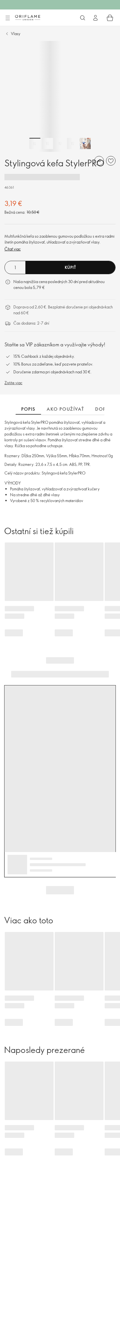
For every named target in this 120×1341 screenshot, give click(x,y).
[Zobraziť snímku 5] (85, 143)
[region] (60, 96)
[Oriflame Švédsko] (28, 17)
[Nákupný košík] (110, 18)
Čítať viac (12, 249)
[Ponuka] (7, 18)
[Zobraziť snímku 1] (34, 143)
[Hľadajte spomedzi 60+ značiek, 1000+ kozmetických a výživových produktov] (82, 18)
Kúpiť (70, 267)
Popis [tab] (28, 409)
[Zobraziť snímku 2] (47, 143)
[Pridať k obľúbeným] (111, 161)
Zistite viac (13, 382)
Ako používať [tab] (65, 409)
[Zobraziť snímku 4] (72, 143)
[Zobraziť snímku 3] (60, 143)
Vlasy (15, 33)
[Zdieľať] (99, 161)
